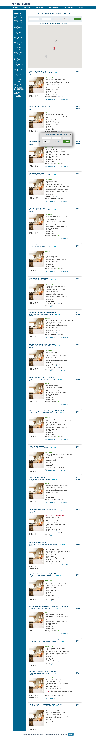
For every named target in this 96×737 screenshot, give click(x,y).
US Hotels (15, 7)
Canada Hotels (26, 7)
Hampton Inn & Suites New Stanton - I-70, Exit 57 (45, 640)
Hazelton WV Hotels (18, 71)
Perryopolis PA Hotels (18, 20)
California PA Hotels (18, 37)
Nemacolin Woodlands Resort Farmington (43, 672)
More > (57, 94)
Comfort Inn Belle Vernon (37, 477)
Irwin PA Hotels (17, 59)
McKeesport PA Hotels (18, 76)
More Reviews (64, 99)
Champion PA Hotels (18, 44)
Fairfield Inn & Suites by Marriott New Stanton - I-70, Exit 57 (49, 606)
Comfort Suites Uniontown (37, 245)
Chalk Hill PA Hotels (18, 25)
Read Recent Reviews (50, 99)
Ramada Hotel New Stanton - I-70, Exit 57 (42, 509)
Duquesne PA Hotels (18, 81)
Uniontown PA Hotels (18, 22)
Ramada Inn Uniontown (36, 173)
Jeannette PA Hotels (18, 54)
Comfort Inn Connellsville (37, 71)
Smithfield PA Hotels (18, 47)
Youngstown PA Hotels (18, 57)
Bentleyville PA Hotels (18, 62)
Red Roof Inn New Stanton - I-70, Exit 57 (42, 542)
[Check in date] (34, 19)
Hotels (41, 11)
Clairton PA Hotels (17, 67)
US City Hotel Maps (47, 11)
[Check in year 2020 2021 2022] (31, 21)
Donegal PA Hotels (17, 30)
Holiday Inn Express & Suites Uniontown (42, 312)
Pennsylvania (54, 11)
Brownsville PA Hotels (18, 35)
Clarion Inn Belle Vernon (37, 446)
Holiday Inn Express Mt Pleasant (39, 106)
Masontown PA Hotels (18, 52)
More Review (65, 564)
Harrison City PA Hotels (18, 64)
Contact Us (80, 7)
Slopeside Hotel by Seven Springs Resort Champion (46, 704)
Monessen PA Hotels (18, 42)
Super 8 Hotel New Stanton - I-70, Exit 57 (42, 574)
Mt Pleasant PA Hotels (18, 17)
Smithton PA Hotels (18, 27)
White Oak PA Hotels (18, 69)
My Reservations (69, 7)
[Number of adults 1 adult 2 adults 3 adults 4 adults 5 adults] (65, 18)
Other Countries (39, 7)
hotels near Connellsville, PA (60, 23)
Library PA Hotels (17, 84)
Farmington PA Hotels (18, 32)
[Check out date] (47, 19)
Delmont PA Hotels (17, 79)
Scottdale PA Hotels (18, 15)
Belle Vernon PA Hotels (18, 39)
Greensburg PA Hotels (18, 49)
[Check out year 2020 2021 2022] (44, 21)
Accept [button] (70, 734)
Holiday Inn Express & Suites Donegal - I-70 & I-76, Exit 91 (48, 411)
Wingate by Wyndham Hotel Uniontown (42, 344)
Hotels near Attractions (53, 7)
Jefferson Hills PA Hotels (19, 74)
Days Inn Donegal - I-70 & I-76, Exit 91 (41, 377)
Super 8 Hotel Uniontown (37, 208)
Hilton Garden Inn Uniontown (38, 278)
